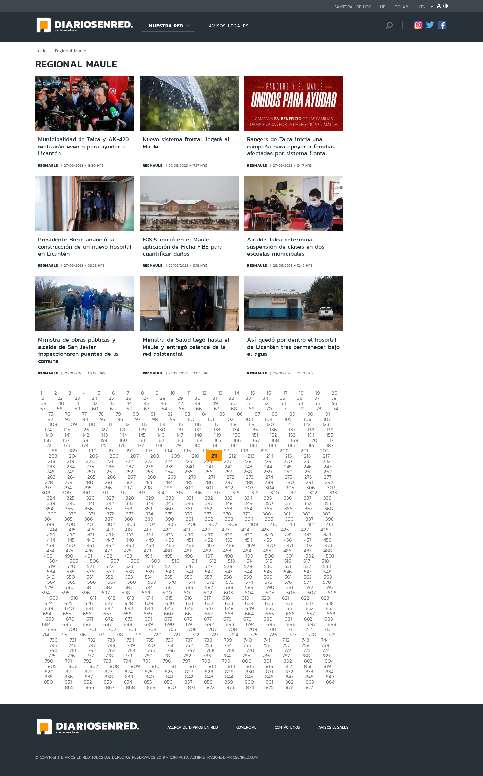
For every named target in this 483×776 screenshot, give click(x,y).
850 (48, 681)
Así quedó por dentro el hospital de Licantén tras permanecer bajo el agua (293, 346)
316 (198, 492)
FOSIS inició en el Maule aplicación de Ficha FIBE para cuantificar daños (183, 246)
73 (318, 408)
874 (250, 687)
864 (330, 681)
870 (172, 687)
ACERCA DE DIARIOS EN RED (192, 727)
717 (101, 634)
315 (179, 492)
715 (64, 634)
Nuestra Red (166, 25)
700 (72, 629)
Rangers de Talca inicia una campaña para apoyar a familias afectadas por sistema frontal (291, 146)
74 (335, 408)
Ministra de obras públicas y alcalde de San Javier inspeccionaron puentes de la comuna (78, 350)
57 (42, 408)
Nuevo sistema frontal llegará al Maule (186, 143)
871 (191, 687)
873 (230, 687)
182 (234, 445)
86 (240, 413)
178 (158, 445)
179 (177, 445)
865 (69, 687)
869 (151, 687)
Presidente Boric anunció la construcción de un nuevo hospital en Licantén (84, 246)
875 (270, 687)
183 (253, 445)
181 (216, 445)
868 (130, 687)
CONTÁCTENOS (287, 727)
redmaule (48, 165)
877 (309, 687)
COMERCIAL (246, 727)
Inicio (41, 50)
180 (197, 445)
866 (89, 687)
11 (189, 392)
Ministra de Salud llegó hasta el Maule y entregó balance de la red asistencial (186, 346)
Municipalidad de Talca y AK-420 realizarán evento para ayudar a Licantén (83, 146)
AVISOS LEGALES (229, 25)
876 (290, 687)
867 (110, 687)
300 (189, 487)
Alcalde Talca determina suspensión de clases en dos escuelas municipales (285, 246)
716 (82, 634)
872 (211, 687)
